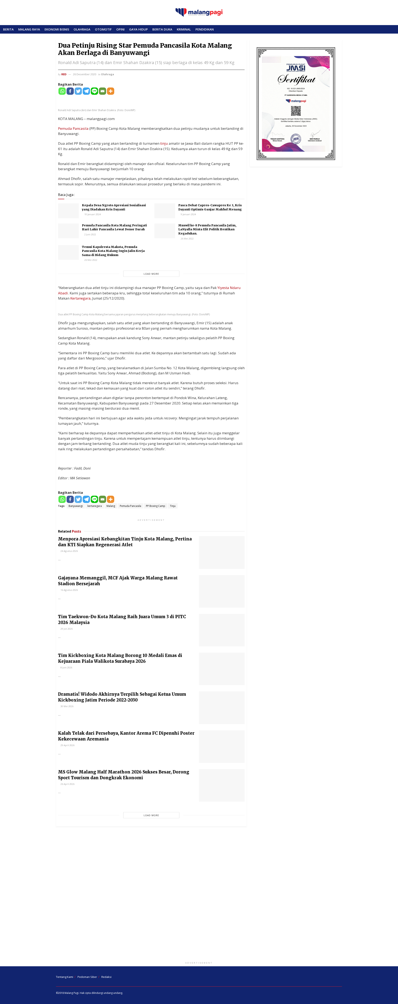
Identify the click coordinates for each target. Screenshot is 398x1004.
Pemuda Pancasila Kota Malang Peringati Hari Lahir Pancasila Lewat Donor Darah (114, 227)
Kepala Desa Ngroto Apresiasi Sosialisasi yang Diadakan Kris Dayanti (114, 207)
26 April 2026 (67, 783)
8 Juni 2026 (66, 667)
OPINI (120, 29)
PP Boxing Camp (155, 506)
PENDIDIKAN (204, 29)
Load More (151, 273)
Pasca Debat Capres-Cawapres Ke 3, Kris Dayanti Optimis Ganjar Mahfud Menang (210, 207)
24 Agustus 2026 (69, 550)
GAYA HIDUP (138, 29)
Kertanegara (80, 298)
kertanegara (94, 506)
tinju (164, 143)
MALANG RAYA (29, 29)
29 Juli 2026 (66, 628)
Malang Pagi (71, 993)
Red (64, 74)
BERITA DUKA (162, 29)
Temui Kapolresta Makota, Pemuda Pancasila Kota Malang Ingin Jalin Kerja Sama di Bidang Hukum (113, 251)
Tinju (173, 506)
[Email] (102, 91)
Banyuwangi (76, 506)
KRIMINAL (184, 29)
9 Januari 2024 (188, 214)
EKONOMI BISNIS (57, 29)
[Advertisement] (199, 895)
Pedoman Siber (87, 977)
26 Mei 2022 (187, 238)
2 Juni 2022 (90, 234)
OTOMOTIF (103, 29)
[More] (110, 91)
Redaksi (106, 977)
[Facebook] (70, 91)
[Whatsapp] (62, 91)
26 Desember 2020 (84, 74)
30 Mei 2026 (66, 706)
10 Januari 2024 (92, 214)
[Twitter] (78, 91)
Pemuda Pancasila (73, 128)
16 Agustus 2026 (69, 589)
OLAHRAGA (82, 29)
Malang (111, 506)
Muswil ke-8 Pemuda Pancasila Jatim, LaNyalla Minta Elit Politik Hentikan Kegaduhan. (207, 229)
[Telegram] (86, 91)
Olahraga (107, 74)
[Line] (94, 91)
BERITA (8, 29)
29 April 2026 (67, 745)
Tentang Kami (64, 977)
